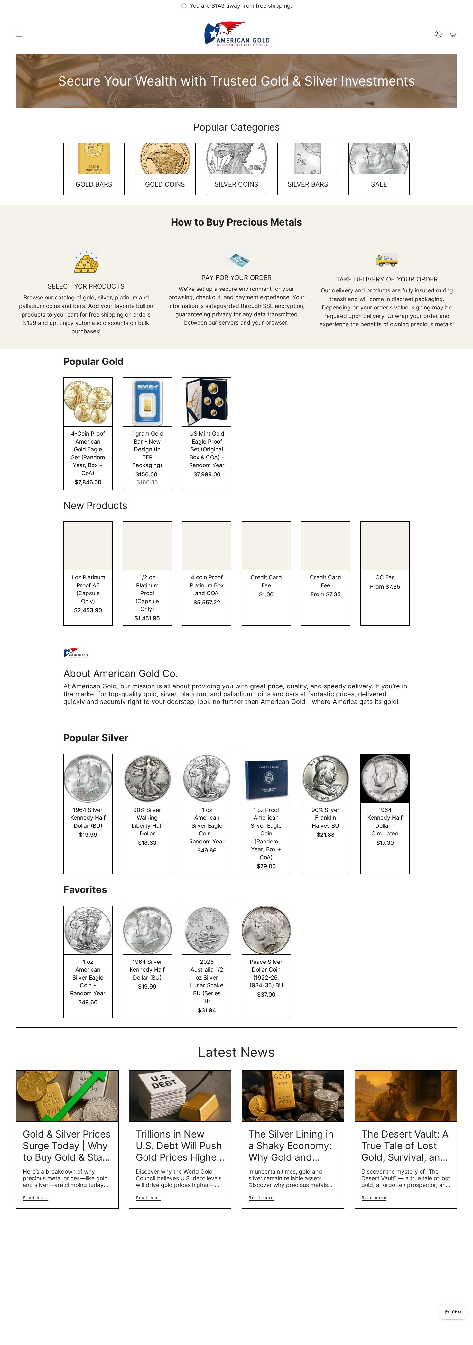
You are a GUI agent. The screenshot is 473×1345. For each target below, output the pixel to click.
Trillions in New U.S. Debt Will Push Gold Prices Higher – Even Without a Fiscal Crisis (179, 1145)
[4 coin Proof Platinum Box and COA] (206, 546)
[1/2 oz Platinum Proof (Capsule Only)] (147, 546)
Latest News (236, 1052)
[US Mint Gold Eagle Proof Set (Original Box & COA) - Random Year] (206, 402)
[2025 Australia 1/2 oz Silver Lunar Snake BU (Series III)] (206, 930)
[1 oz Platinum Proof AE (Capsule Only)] (88, 546)
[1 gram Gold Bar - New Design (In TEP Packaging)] (147, 402)
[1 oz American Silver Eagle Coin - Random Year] (206, 778)
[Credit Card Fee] (266, 546)
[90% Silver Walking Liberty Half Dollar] (147, 778)
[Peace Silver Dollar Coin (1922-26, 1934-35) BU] (266, 930)
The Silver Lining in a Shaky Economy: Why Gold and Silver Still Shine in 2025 (291, 1145)
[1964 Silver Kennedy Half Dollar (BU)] (88, 778)
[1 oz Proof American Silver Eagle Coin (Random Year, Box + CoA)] (266, 778)
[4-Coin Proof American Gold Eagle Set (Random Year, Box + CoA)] (88, 402)
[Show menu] (19, 34)
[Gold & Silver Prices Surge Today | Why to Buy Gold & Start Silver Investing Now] (67, 1096)
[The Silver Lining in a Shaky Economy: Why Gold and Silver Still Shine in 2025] (293, 1096)
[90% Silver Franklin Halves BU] (325, 778)
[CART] (453, 34)
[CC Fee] (385, 546)
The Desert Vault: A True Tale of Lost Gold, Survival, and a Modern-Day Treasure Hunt (405, 1145)
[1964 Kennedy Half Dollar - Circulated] (385, 778)
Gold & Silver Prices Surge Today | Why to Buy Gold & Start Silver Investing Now (67, 1145)
